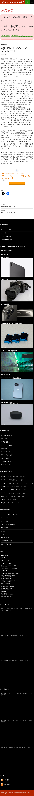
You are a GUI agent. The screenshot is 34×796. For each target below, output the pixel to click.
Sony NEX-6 (4, 558)
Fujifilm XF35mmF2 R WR (6, 588)
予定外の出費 (5, 257)
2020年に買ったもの (7, 442)
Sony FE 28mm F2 (4, 593)
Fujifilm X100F (5, 560)
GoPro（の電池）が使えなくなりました (12, 323)
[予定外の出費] (17, 267)
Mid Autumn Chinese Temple (9, 514)
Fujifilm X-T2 (4, 567)
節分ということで (6, 544)
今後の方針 (4, 448)
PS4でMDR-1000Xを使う (8, 476)
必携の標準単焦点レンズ (8, 205)
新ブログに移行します (7, 435)
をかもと (19, 496)
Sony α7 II (3, 557)
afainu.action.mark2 (12, 2)
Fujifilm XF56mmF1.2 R (6, 578)
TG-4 (2, 534)
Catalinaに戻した (6, 461)
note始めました (5, 374)
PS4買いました (5, 537)
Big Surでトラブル (6, 464)
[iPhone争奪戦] (17, 312)
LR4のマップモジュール (8, 524)
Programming (5, 236)
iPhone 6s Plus (4, 591)
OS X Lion (3, 531)
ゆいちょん (23, 486)
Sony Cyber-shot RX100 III (6, 576)
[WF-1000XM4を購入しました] (17, 414)
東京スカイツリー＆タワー (8, 212)
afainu (15, 499)
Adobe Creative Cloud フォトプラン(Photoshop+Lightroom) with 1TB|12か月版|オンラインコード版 (17, 176)
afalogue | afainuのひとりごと (17, 35)
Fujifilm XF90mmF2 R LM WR (7, 586)
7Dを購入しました (6, 499)
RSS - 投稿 (6, 780)
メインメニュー (32, 2)
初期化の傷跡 (5, 458)
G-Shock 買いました (6, 455)
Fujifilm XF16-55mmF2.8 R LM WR (7, 594)
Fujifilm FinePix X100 (6, 563)
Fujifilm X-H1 (4, 570)
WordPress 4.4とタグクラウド (9, 486)
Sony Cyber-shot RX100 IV (6, 583)
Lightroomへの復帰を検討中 (9, 351)
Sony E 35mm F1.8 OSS (6, 581)
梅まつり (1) (4, 527)
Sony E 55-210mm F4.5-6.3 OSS (9, 565)
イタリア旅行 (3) (5, 521)
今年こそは (4, 438)
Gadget (3, 233)
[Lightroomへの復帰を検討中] (17, 361)
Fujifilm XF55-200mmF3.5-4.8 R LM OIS (8, 596)
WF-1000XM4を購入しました (9, 403)
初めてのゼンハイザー (7, 541)
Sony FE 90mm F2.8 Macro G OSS (9, 568)
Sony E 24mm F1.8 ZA (6, 572)
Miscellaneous (5, 239)
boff (21, 493)
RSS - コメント (7, 784)
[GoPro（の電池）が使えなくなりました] (17, 336)
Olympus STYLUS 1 (5, 589)
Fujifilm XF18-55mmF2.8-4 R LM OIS (10, 573)
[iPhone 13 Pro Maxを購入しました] (17, 389)
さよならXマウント (6, 279)
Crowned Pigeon (5, 518)
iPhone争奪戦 (5, 304)
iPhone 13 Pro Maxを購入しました (11, 378)
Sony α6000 (4, 555)
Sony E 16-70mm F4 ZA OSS (8, 562)
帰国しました (5, 254)
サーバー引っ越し (6, 451)
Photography (4, 44)
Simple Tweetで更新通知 (8, 496)
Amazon (17, 183)
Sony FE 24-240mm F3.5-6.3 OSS (8, 575)
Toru (14, 502)
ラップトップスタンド (7, 445)
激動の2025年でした (7, 250)
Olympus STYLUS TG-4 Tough (6, 598)
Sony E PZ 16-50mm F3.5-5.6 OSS (8, 580)
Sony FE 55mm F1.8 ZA (6, 585)
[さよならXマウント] (17, 290)
